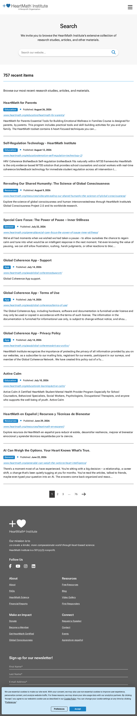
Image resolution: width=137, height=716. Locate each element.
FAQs (12, 591)
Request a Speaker (72, 621)
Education (10, 109)
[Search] (115, 52)
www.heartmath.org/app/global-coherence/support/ (32, 272)
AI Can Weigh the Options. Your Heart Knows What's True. (46, 450)
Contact (66, 627)
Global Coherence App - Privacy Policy (32, 333)
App (7, 267)
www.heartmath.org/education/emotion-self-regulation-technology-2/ (42, 155)
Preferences (59, 709)
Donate (13, 621)
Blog (64, 591)
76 (76, 494)
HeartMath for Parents (20, 103)
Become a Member (19, 627)
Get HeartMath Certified (21, 633)
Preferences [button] (10, 702)
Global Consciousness (21, 640)
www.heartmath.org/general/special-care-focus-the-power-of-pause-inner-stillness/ (50, 232)
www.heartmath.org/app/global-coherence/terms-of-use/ (35, 305)
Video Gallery (69, 597)
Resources (11, 190)
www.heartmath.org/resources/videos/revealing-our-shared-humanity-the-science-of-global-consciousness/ (64, 195)
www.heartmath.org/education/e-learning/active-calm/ (34, 386)
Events (65, 633)
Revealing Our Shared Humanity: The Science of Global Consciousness (56, 183)
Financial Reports (18, 603)
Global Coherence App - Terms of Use (31, 293)
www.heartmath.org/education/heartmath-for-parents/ (33, 115)
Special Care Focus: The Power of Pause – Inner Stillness (46, 220)
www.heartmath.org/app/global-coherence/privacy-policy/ (36, 345)
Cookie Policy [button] (70, 699)
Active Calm (12, 374)
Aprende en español (72, 640)
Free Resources (70, 584)
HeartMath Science (19, 597)
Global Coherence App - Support (27, 260)
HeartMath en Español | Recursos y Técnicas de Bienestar (46, 414)
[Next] (84, 494)
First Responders (71, 603)
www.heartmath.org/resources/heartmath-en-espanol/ (33, 426)
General (9, 226)
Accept (78, 709)
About (12, 584)
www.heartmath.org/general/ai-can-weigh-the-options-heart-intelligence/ (44, 462)
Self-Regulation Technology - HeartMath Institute (39, 143)
